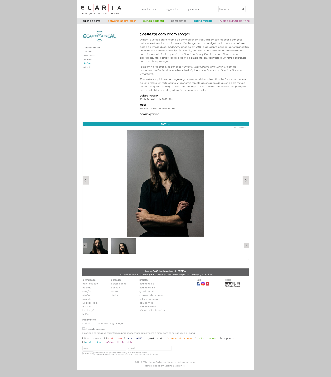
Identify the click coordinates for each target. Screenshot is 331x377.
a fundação (147, 9)
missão (86, 295)
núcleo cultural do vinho (234, 20)
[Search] (242, 9)
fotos (164, 124)
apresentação (91, 47)
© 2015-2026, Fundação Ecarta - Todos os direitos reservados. (165, 362)
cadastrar (88, 352)
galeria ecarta (91, 20)
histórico (87, 63)
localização (89, 310)
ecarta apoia (146, 283)
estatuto (86, 299)
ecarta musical (202, 20)
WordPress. (180, 365)
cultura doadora (153, 20)
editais (87, 67)
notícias (87, 59)
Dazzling (168, 365)
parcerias (195, 9)
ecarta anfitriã (147, 287)
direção (86, 291)
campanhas (178, 20)
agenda (172, 9)
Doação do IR (90, 302)
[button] (86, 180)
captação (89, 55)
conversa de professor (122, 20)
